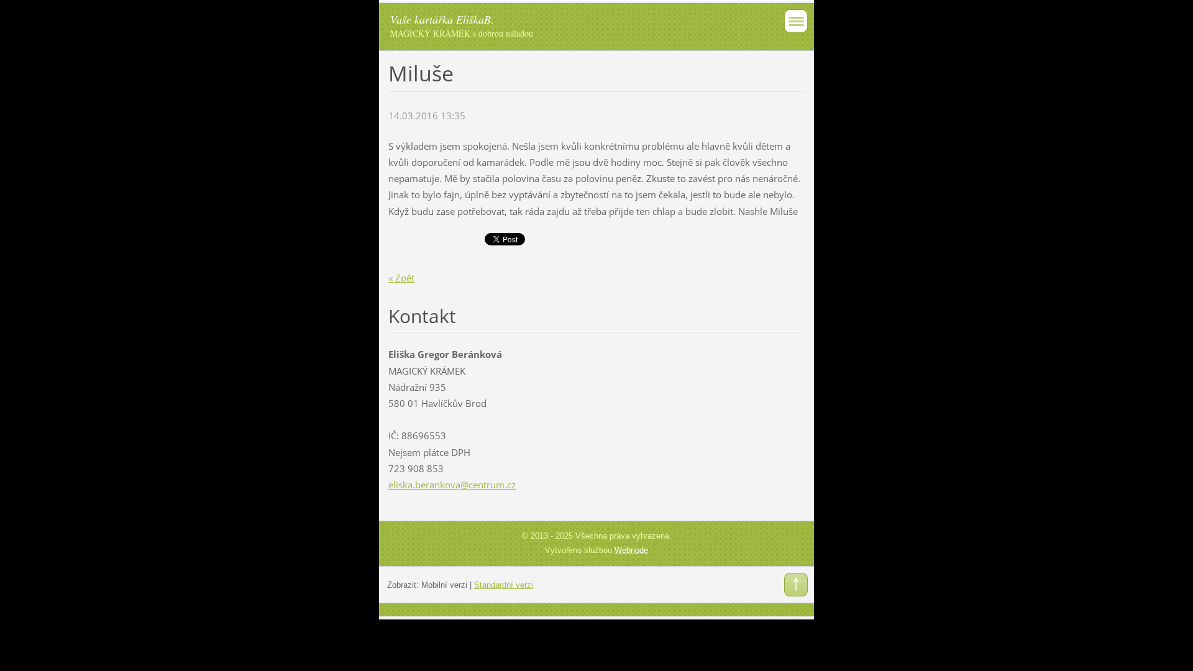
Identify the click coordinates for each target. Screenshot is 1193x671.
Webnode (631, 550)
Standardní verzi (503, 585)
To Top (796, 584)
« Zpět (401, 278)
